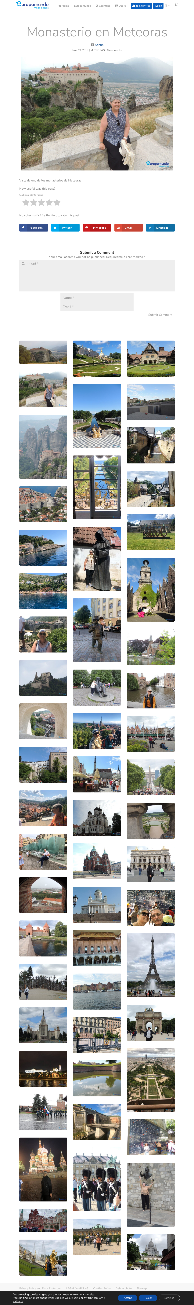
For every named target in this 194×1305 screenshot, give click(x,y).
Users (122, 6)
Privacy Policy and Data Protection (40, 1288)
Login (158, 6)
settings (18, 1301)
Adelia (99, 45)
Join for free (142, 6)
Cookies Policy (102, 1288)
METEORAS (98, 50)
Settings (169, 1298)
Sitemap (142, 1288)
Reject (148, 1298)
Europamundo (82, 6)
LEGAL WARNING (77, 1288)
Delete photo (124, 1288)
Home (65, 6)
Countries (104, 6)
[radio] (25, 203)
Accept (128, 1298)
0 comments (114, 50)
